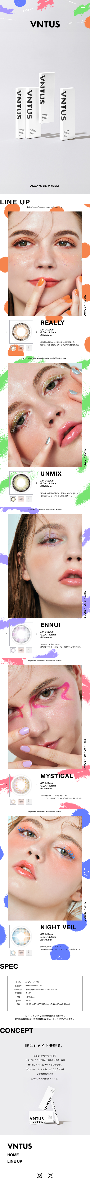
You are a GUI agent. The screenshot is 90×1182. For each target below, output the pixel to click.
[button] (36, 331)
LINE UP (14, 1161)
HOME (13, 1155)
